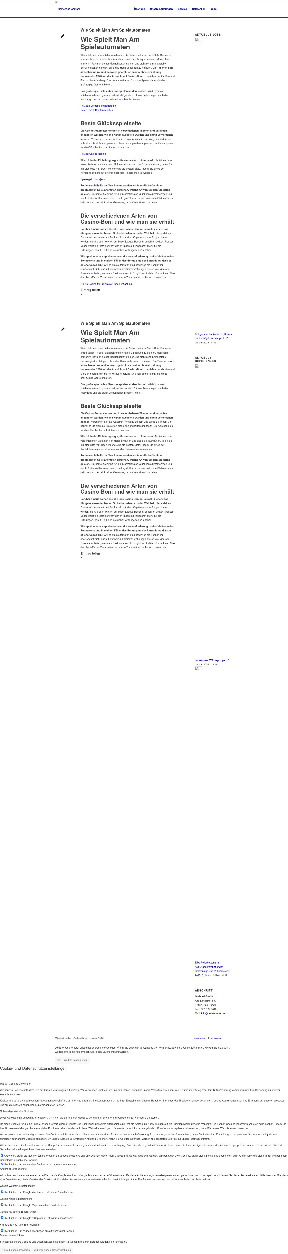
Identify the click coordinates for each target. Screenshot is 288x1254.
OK (58, 1059)
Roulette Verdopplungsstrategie (98, 105)
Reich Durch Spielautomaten (97, 110)
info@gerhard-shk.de (213, 1013)
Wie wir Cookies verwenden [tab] (15, 1083)
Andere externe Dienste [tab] (13, 1168)
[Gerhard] (67, 8)
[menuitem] (139, 8)
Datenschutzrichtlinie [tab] (12, 1235)
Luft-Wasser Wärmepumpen (210, 660)
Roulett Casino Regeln (93, 153)
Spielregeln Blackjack (93, 179)
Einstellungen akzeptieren (16, 1249)
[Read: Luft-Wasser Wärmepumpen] (198, 367)
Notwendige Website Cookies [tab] (16, 1111)
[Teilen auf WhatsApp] (85, 294)
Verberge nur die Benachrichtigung (52, 1249)
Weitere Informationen (76, 1059)
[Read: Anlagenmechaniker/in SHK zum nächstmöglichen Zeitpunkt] (198, 41)
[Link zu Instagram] (230, 9)
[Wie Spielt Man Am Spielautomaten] (63, 36)
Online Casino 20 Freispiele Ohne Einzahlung (106, 284)
